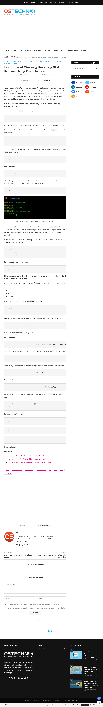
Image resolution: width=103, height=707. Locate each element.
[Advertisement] (51, 33)
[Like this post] (34, 81)
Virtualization (11, 57)
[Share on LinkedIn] (40, 81)
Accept (85, 705)
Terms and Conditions (70, 701)
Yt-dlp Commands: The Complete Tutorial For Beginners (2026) (90, 655)
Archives (40, 646)
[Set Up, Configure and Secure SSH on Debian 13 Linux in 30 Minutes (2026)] (76, 684)
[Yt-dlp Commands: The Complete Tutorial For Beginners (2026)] (76, 655)
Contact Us (69, 2)
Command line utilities (33, 51)
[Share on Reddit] (43, 81)
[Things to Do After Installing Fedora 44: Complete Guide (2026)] (76, 670)
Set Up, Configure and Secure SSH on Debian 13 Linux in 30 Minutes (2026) (91, 684)
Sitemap (57, 701)
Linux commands (17, 470)
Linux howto (29, 470)
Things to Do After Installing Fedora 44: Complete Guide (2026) (91, 670)
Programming (73, 51)
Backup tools (17, 51)
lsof (55, 470)
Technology (43, 2)
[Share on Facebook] (36, 81)
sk (11, 75)
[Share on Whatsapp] (45, 81)
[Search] (88, 63)
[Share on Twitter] (38, 81)
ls (50, 470)
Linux (50, 2)
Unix (55, 2)
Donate (61, 2)
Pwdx (61, 470)
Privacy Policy (46, 701)
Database (47, 51)
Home (26, 2)
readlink (8, 473)
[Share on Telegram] (47, 81)
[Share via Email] (49, 81)
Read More (94, 705)
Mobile (63, 51)
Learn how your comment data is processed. (46, 620)
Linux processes (41, 470)
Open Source (33, 2)
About (77, 2)
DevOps (55, 51)
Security (84, 51)
